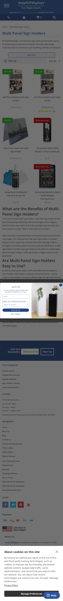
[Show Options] (28, 305)
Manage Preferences (31, 593)
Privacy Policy (11, 585)
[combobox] (15, 305)
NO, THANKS (15, 314)
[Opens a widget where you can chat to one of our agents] (51, 595)
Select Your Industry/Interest (14, 301)
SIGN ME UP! (15, 310)
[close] (57, 551)
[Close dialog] (60, 284)
